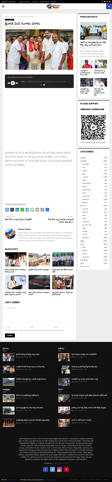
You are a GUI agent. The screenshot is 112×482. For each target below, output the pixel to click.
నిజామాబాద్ (85, 221)
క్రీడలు (84, 247)
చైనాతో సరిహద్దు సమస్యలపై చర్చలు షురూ (27, 354)
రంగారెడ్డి (84, 231)
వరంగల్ (84, 234)
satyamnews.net (14, 479)
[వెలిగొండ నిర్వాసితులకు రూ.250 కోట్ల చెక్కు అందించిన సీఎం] (93, 31)
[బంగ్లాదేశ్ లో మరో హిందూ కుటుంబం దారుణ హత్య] (9, 370)
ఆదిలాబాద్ (85, 208)
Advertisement (44, 1)
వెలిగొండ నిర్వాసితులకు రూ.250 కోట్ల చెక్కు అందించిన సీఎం (93, 43)
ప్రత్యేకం (82, 240)
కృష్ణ (83, 173)
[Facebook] (45, 469)
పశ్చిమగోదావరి (86, 189)
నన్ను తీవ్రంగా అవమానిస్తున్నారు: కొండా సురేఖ (85, 72)
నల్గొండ (84, 218)
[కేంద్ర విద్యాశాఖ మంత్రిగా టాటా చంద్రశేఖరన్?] (64, 357)
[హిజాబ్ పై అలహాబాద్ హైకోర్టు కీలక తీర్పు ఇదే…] (64, 370)
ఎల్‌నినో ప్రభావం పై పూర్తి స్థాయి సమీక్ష (99, 71)
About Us (35, 1)
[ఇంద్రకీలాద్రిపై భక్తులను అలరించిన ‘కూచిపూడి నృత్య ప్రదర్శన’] (9, 423)
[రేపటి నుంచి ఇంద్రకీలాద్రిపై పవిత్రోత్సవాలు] (9, 398)
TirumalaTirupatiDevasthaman (15, 204)
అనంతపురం (85, 164)
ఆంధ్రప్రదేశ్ (83, 160)
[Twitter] (52, 469)
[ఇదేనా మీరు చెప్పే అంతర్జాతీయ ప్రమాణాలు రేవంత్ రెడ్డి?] (100, 82)
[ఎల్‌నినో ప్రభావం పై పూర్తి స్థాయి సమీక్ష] (100, 64)
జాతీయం (85, 250)
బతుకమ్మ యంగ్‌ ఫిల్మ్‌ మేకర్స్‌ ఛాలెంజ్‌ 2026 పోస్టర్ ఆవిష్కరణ (89, 407)
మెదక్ (84, 228)
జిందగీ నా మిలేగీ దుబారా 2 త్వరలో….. (83, 419)
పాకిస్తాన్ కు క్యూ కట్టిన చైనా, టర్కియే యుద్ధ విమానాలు (31, 378)
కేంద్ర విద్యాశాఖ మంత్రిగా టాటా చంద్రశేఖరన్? (84, 354)
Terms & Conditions (95, 479)
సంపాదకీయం (84, 260)
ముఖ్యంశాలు (85, 256)
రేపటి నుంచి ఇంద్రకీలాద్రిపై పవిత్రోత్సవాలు (27, 395)
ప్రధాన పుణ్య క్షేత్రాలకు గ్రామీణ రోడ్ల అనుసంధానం (29, 407)
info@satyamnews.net (60, 463)
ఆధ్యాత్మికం (7, 20)
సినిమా (82, 263)
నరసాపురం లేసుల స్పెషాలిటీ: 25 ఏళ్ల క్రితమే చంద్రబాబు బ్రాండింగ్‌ (15, 293)
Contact (53, 1)
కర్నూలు (84, 170)
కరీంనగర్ (85, 212)
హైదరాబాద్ (85, 237)
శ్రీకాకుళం (85, 202)
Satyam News (11, 27)
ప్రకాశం (84, 192)
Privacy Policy (74, 479)
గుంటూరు (85, 176)
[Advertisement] (39, 104)
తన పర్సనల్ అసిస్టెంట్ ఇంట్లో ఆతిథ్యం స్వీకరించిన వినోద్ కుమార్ (89, 395)
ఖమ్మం (84, 215)
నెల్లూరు (84, 186)
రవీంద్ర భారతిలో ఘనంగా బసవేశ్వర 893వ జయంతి (15, 270)
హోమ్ (12, 20)
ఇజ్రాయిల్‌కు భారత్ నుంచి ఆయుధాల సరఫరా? (39, 293)
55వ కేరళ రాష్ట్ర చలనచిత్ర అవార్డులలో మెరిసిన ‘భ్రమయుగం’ (61, 220)
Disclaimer (83, 479)
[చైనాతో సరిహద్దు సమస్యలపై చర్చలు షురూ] (9, 357)
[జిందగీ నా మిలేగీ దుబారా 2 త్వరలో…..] (64, 423)
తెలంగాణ (83, 205)
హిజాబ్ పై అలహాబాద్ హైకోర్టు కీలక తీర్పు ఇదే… (85, 366)
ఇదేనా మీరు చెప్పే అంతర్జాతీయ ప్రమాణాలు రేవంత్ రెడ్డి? (99, 91)
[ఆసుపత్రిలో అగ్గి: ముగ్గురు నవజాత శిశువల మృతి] (86, 82)
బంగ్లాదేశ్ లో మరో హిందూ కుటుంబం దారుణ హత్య (30, 366)
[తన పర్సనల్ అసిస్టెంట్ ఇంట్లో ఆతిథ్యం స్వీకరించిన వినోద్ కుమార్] (64, 398)
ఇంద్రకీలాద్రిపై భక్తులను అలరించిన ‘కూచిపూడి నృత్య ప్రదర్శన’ (33, 419)
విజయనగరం (86, 196)
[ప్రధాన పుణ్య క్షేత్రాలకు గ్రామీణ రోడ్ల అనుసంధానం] (9, 410)
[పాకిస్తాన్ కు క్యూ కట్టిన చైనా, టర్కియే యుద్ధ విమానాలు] (9, 382)
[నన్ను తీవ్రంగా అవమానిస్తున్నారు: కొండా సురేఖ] (86, 64)
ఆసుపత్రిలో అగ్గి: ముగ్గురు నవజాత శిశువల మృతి (85, 90)
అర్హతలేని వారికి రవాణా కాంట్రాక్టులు (39, 269)
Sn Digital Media (50, 479)
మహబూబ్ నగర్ (86, 224)
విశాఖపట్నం (85, 199)
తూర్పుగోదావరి (86, 183)
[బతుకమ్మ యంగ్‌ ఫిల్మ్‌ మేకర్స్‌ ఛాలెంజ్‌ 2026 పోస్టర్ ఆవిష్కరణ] (64, 410)
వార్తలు (82, 244)
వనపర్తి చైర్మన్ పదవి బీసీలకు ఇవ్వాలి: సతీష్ (62, 270)
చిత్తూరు (84, 180)
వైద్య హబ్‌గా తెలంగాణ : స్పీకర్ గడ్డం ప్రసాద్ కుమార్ (62, 293)
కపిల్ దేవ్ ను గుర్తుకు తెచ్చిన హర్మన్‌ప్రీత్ (18, 219)
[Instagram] (59, 469)
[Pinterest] (66, 469)
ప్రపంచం (84, 253)
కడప (83, 167)
